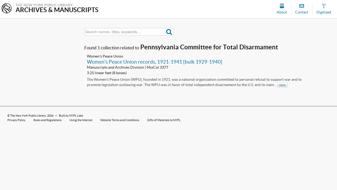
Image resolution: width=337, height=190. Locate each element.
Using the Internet (81, 120)
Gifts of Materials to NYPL (164, 120)
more (282, 85)
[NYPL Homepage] (7, 9)
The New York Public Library (28, 115)
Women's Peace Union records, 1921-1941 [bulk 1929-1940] (154, 62)
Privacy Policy (16, 120)
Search (169, 32)
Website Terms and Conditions (119, 120)
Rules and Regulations (47, 120)
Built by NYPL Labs (71, 115)
